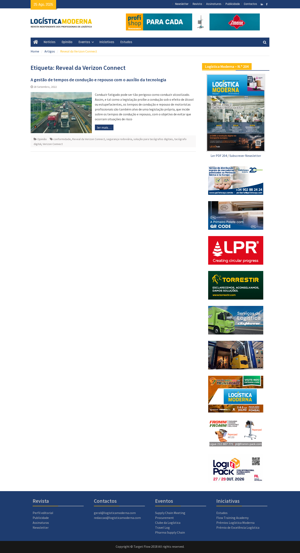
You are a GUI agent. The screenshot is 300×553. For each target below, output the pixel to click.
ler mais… (104, 127)
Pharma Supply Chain (170, 532)
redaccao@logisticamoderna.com (117, 518)
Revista (197, 4)
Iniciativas (106, 42)
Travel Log (162, 527)
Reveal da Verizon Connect (88, 139)
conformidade (62, 139)
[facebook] (266, 4)
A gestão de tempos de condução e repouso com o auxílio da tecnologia (98, 80)
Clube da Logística (167, 523)
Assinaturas (213, 4)
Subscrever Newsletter (245, 156)
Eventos (84, 42)
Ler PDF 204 (219, 156)
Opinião (67, 42)
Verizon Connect (53, 144)
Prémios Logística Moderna (235, 523)
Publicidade (233, 4)
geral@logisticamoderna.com (115, 513)
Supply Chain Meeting (170, 513)
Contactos (250, 4)
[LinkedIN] (261, 4)
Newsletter (182, 4)
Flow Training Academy (232, 518)
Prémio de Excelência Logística (237, 527)
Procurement (164, 518)
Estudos (126, 42)
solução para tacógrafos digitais (153, 139)
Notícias (50, 42)
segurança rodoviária (119, 139)
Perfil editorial (43, 513)
